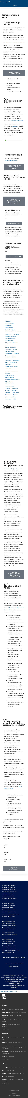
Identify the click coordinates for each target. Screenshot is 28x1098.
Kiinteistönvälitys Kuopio (8, 905)
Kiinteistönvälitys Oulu (8, 903)
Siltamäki (7, 390)
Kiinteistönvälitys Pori (7, 907)
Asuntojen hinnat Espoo (8, 923)
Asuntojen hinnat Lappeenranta (10, 950)
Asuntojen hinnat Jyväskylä (9, 934)
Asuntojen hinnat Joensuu (9, 946)
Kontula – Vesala (9, 351)
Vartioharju (13, 397)
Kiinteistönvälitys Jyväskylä (9, 898)
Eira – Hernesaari (9, 323)
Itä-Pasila (16, 334)
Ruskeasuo (15, 388)
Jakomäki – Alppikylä (10, 338)
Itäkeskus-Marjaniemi (10, 336)
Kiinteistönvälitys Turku (8, 894)
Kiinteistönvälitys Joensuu (9, 909)
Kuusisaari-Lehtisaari (10, 356)
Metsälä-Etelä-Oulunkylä (11, 366)
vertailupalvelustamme (17, 120)
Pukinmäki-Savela (9, 386)
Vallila (6, 397)
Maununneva (13, 362)
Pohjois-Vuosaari (9, 384)
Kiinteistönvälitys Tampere (9, 891)
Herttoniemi (8, 334)
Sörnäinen (7, 392)
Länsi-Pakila (16, 360)
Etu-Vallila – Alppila (10, 330)
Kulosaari (16, 353)
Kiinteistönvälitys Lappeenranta (10, 914)
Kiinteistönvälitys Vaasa (8, 916)
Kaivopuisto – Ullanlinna (11, 343)
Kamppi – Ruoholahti (10, 347)
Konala (15, 349)
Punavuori (7, 388)
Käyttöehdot (6, 957)
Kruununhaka (8, 353)
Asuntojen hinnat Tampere (9, 928)
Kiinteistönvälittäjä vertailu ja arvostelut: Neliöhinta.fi (14, 977)
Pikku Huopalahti (9, 377)
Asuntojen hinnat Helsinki (8, 921)
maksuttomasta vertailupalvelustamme (13, 42)
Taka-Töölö (15, 392)
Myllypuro (7, 373)
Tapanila (15, 395)
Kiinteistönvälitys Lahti (8, 896)
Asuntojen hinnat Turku (8, 930)
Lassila (14, 358)
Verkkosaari (8, 399)
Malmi (6, 362)
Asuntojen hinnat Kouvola (9, 948)
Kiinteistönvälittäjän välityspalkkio (13, 469)
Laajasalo (7, 358)
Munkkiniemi (8, 369)
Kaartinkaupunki (9, 340)
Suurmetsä (15, 390)
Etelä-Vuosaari (9, 327)
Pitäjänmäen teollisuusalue (12, 379)
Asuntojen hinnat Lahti (8, 932)
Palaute (23, 957)
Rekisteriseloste (15, 957)
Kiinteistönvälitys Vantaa (8, 889)
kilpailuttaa (15, 126)
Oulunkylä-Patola (9, 375)
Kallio (6, 345)
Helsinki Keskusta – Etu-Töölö (13, 332)
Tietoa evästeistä (14, 960)
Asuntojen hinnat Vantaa (9, 925)
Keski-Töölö (8, 349)
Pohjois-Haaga (9, 382)
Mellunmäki (8, 364)
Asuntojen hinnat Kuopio (8, 941)
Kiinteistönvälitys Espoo (8, 887)
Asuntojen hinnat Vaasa (8, 952)
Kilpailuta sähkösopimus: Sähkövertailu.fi (13, 975)
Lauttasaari (8, 360)
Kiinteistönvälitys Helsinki (8, 885)
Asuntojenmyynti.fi (5, 2)
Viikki (14, 399)
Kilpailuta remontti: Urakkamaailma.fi (14, 979)
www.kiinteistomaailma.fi (11, 160)
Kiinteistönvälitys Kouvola (9, 912)
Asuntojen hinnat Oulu (8, 939)
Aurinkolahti (8, 321)
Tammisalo (8, 395)
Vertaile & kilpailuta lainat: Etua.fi (9, 991)
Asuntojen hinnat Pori (7, 943)
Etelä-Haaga (8, 325)
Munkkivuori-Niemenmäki (11, 371)
